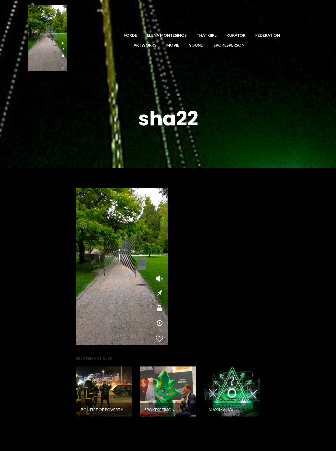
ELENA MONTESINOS (167, 35)
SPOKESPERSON (229, 45)
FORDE (130, 35)
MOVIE (172, 45)
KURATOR (236, 35)
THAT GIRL (207, 35)
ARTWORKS (145, 45)
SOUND (196, 45)
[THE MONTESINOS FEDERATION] (47, 37)
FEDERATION (267, 35)
